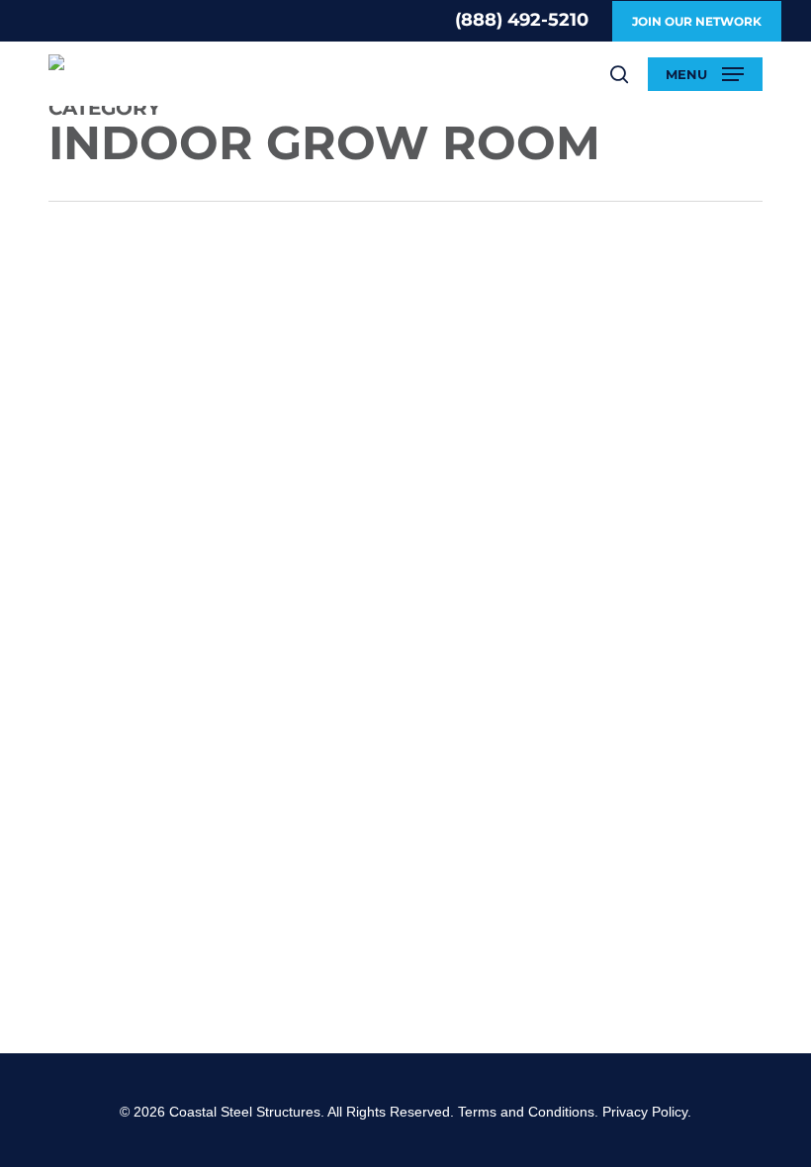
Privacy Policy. (646, 1112)
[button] (705, 74)
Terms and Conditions (526, 1112)
